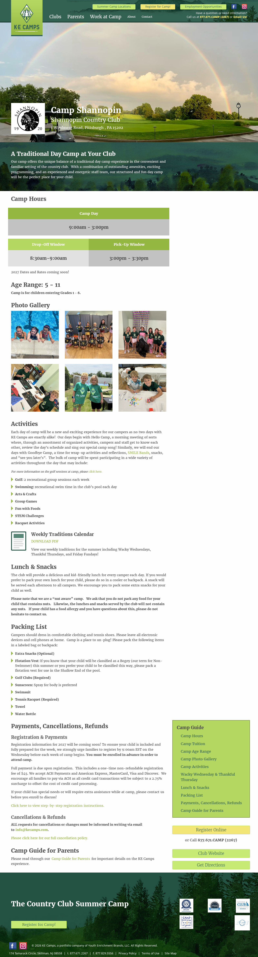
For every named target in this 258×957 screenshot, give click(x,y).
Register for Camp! (158, 6)
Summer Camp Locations (114, 6)
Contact (147, 16)
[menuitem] (58, 16)
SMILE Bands (138, 453)
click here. (95, 471)
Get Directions (211, 865)
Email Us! (240, 17)
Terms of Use (150, 953)
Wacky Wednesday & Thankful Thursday (208, 777)
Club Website (211, 853)
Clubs (55, 16)
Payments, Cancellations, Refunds (211, 803)
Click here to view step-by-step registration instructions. (57, 806)
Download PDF (44, 541)
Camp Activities (195, 766)
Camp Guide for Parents (202, 810)
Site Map (171, 953)
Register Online (211, 829)
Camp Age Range (196, 751)
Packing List (192, 795)
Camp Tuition (193, 743)
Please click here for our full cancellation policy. (49, 838)
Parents (75, 16)
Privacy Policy (127, 953)
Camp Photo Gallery (198, 759)
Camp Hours (192, 736)
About (131, 16)
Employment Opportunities (203, 6)
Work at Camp (105, 16)
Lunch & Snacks (195, 787)
